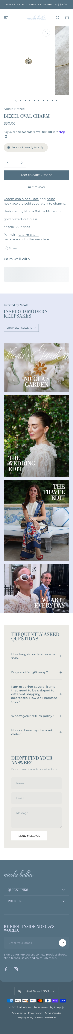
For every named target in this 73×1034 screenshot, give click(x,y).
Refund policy (19, 1013)
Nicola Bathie (14, 109)
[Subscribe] (62, 943)
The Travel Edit (54, 492)
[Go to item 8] (47, 100)
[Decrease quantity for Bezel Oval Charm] (8, 162)
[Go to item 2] (21, 100)
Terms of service (53, 1013)
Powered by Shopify (51, 1007)
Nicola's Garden (36, 382)
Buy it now (36, 187)
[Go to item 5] (34, 100)
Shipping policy (25, 1017)
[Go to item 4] (30, 100)
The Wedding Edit (21, 464)
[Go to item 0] (16, 100)
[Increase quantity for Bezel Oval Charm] (22, 162)
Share (13, 248)
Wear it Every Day (49, 603)
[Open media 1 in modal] (46, 33)
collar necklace (37, 239)
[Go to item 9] (52, 100)
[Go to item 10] (56, 100)
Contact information (45, 1017)
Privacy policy (35, 1013)
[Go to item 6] (38, 100)
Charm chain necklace (21, 199)
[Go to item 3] (25, 100)
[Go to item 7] (43, 100)
